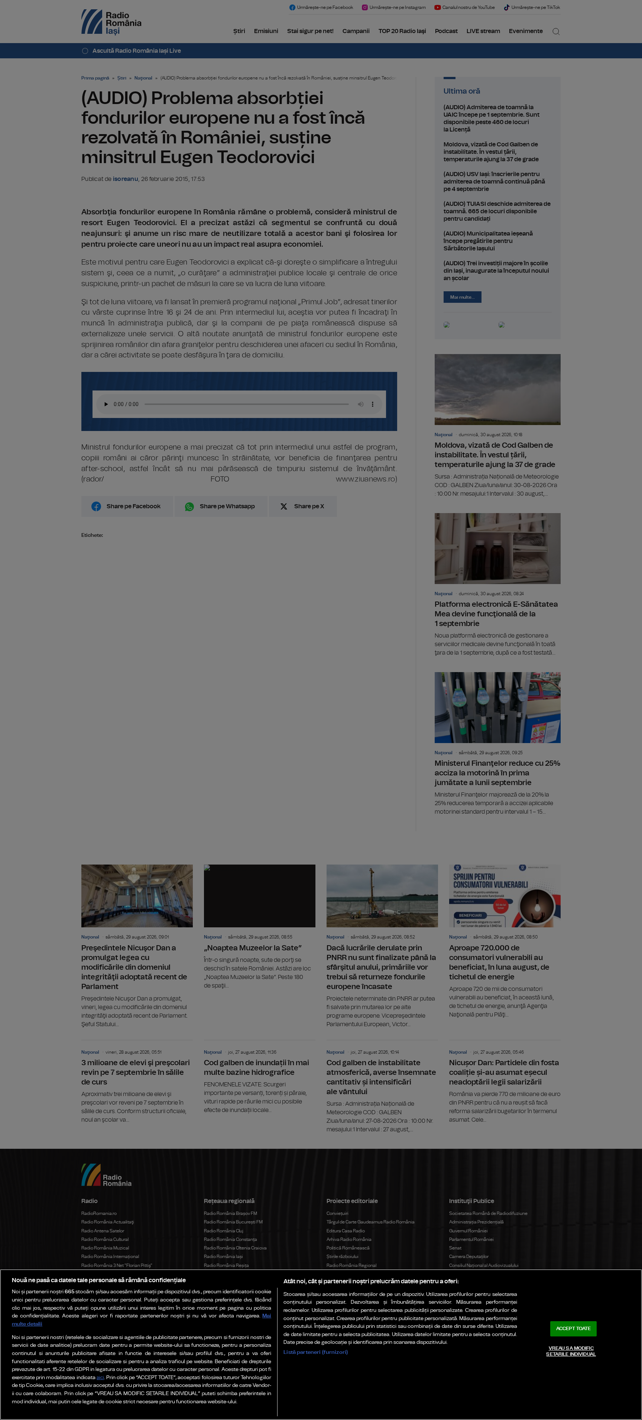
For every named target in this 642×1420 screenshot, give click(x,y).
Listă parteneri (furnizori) (315, 1352)
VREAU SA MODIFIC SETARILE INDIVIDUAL (571, 1351)
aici (100, 1377)
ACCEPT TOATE (573, 1328)
